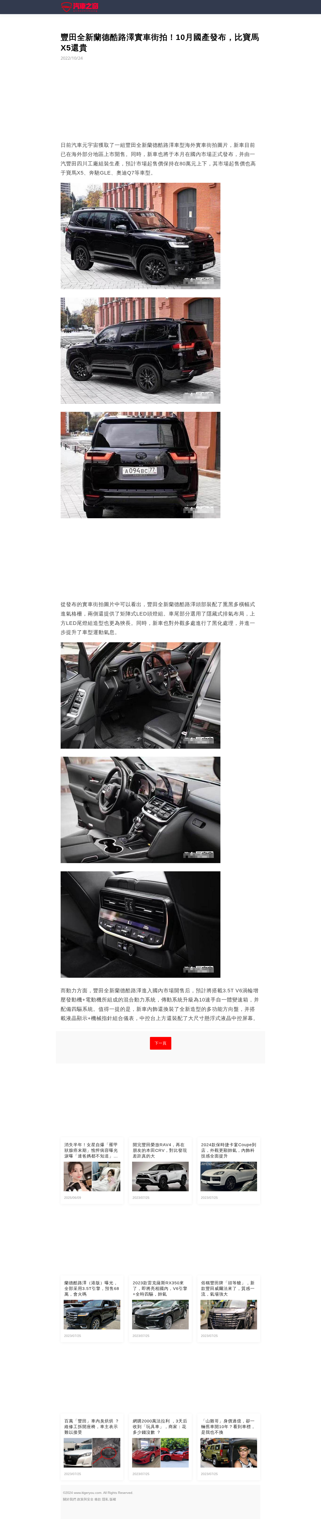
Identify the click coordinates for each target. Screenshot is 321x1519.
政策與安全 (85, 1499)
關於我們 (69, 1499)
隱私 (105, 1499)
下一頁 (161, 1043)
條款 (97, 1499)
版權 (113, 1499)
